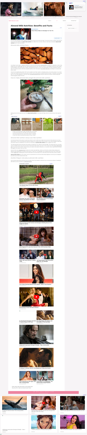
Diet (57, 20)
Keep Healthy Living (14, 20)
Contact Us (42, 391)
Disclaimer (52, 391)
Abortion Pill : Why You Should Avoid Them (21, 387)
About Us (37, 391)
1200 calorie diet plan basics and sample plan (22, 386)
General (64, 20)
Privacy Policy (47, 391)
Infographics (73, 20)
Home (34, 391)
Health (49, 20)
